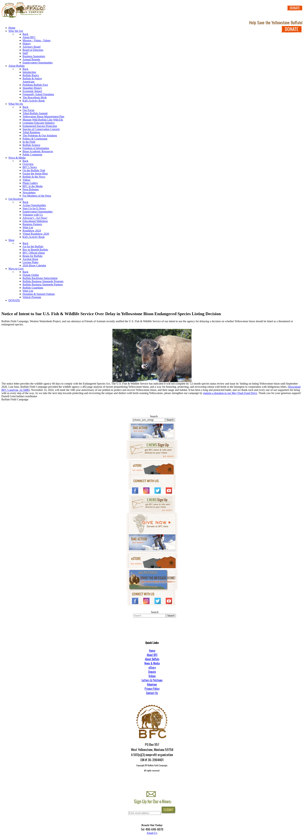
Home (152, 650)
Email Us (152, 832)
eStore (152, 667)
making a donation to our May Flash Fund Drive (230, 393)
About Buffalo (152, 659)
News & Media (152, 663)
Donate (152, 672)
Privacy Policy (152, 689)
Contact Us (152, 693)
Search (154, 416)
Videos (152, 676)
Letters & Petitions (152, 680)
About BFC (152, 655)
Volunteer (152, 684)
